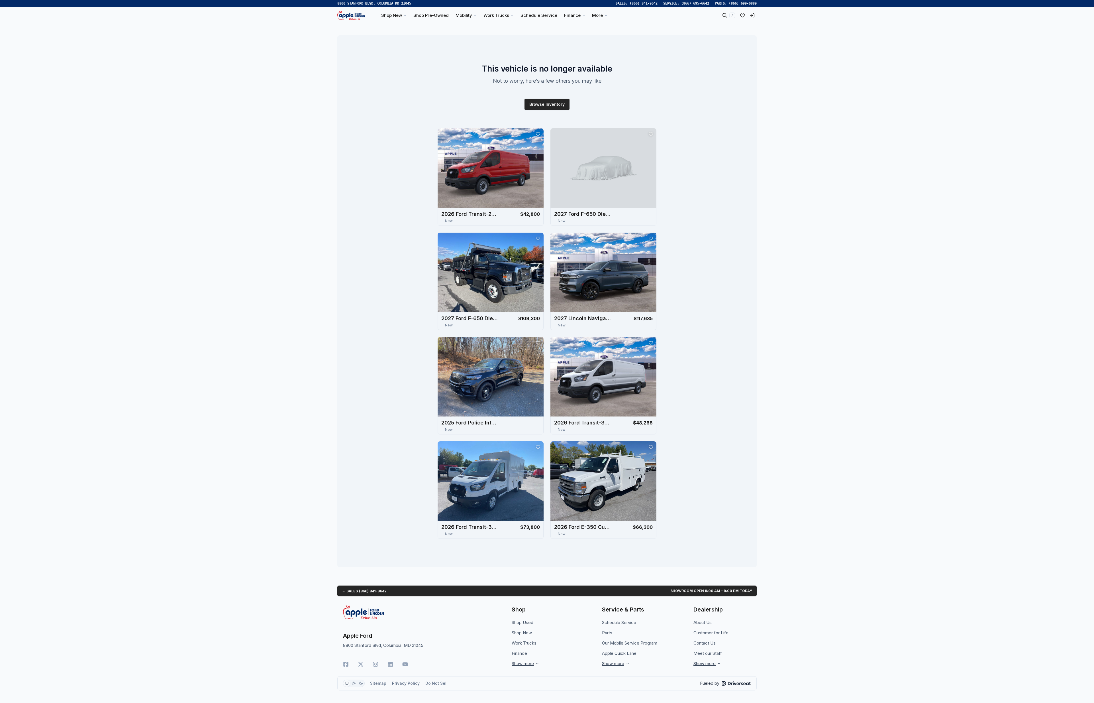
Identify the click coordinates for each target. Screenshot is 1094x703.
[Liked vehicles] (742, 15)
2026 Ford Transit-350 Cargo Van (582, 423)
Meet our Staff (707, 653)
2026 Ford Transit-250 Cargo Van (469, 214)
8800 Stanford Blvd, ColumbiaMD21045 (374, 3)
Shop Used (522, 622)
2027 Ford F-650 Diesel (582, 214)
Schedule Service (619, 622)
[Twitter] (361, 664)
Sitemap (378, 683)
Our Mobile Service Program (629, 643)
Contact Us (704, 643)
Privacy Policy (406, 683)
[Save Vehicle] (538, 134)
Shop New (522, 632)
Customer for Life (710, 632)
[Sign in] (752, 15)
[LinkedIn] (390, 664)
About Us (702, 622)
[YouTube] (405, 664)
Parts (607, 632)
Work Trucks (524, 643)
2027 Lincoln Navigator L (582, 318)
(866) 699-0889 (743, 3)
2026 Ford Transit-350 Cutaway (469, 527)
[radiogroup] (353, 683)
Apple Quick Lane (619, 653)
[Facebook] (346, 664)
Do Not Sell (436, 683)
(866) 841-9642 (644, 3)
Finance (519, 653)
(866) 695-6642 (695, 3)
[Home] (351, 15)
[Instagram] (375, 664)
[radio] (346, 683)
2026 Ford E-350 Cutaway (582, 527)
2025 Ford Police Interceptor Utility (469, 423)
